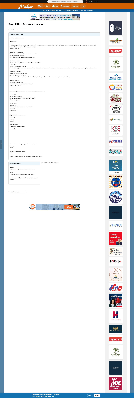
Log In (89, 395)
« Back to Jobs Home (15, 29)
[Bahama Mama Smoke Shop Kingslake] (116, 41)
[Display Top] (54, 13)
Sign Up (97, 395)
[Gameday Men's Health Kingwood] (116, 52)
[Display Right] (95, 17)
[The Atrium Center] (116, 28)
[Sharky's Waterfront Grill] (116, 152)
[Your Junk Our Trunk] (54, 209)
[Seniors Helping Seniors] (116, 88)
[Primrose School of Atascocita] (116, 65)
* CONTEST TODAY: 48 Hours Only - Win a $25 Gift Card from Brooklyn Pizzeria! (67, 10)
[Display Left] (14, 17)
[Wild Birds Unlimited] (116, 120)
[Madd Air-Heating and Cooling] (116, 142)
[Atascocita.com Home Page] (27, 6)
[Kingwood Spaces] (54, 20)
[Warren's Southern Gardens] (116, 98)
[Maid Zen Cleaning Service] (116, 78)
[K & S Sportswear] (116, 131)
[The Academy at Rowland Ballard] (116, 109)
